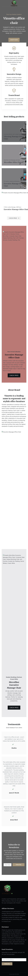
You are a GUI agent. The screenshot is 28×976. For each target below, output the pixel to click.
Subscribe (18, 864)
